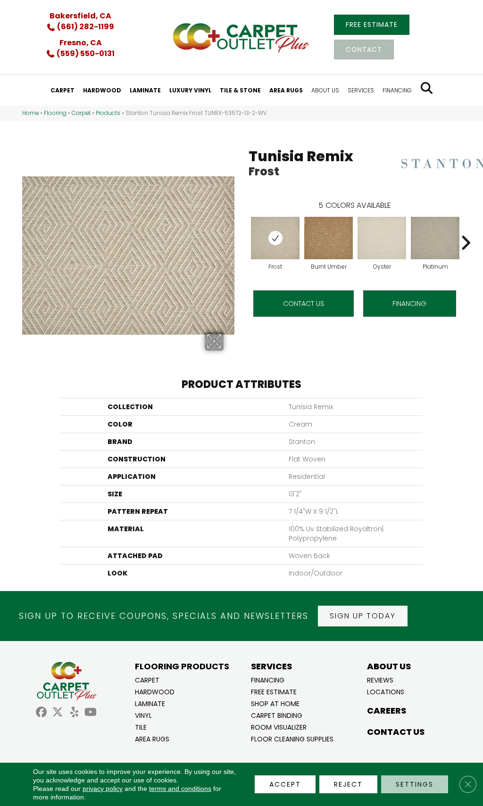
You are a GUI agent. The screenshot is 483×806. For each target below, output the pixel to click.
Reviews (380, 679)
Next (465, 228)
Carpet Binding (276, 715)
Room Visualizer (279, 727)
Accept (285, 784)
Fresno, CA (80, 42)
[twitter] (58, 712)
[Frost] (275, 238)
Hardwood (155, 691)
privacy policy (103, 788)
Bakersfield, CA (80, 15)
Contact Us (303, 303)
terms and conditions (180, 788)
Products (108, 113)
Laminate (150, 703)
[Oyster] (381, 238)
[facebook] (41, 712)
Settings (414, 784)
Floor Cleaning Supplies (292, 738)
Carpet (81, 113)
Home (30, 113)
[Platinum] (435, 238)
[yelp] (74, 712)
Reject (348, 784)
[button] (363, 616)
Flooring (55, 113)
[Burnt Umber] (328, 238)
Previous (244, 228)
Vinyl (143, 715)
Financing (267, 679)
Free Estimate (274, 691)
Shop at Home (275, 703)
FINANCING (409, 303)
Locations (385, 691)
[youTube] (91, 712)
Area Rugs (152, 738)
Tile (141, 727)
